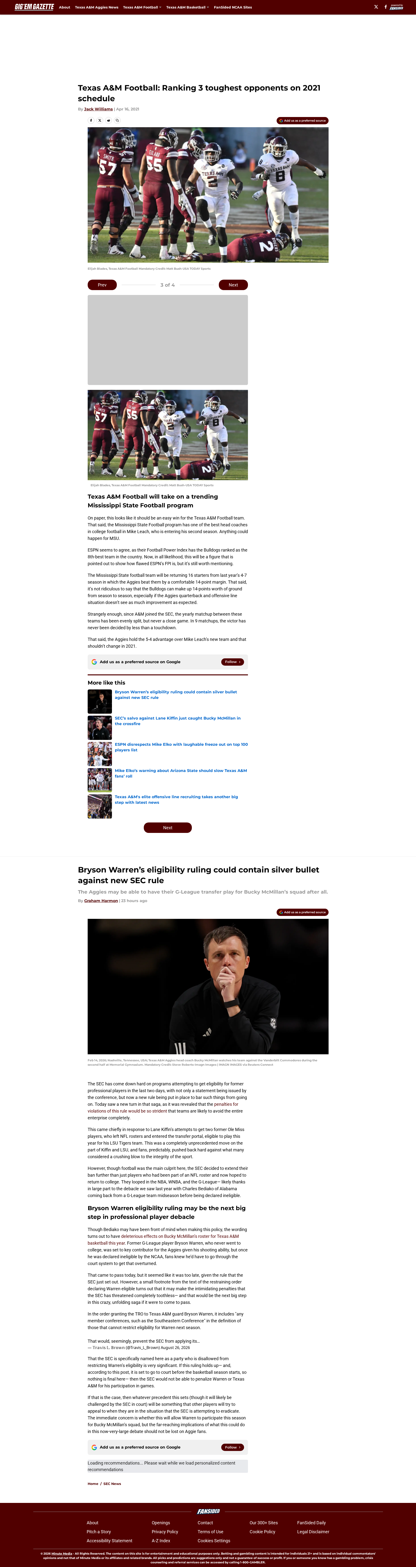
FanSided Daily (311, 1522)
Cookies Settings (214, 1540)
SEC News (112, 1484)
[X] (376, 7)
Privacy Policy (165, 1531)
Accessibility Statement (109, 1540)
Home (93, 1484)
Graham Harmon (101, 900)
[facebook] (386, 7)
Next (233, 284)
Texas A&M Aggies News (96, 7)
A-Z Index (161, 1540)
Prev (102, 284)
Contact (205, 1522)
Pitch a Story (99, 1531)
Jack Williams (98, 109)
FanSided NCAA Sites (233, 7)
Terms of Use (210, 1531)
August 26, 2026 (175, 1347)
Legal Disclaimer (313, 1531)
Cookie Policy (262, 1531)
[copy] (117, 120)
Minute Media (61, 1553)
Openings (161, 1522)
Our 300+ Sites (264, 1522)
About (64, 7)
